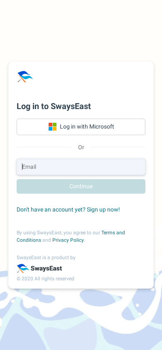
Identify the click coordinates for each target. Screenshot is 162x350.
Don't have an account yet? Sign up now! (68, 209)
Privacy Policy (68, 240)
